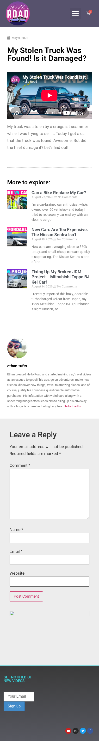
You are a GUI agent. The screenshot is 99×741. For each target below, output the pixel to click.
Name (16, 530)
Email (16, 551)
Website (17, 573)
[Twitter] (83, 731)
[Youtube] (68, 731)
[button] (75, 13)
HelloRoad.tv (72, 406)
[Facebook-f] (90, 731)
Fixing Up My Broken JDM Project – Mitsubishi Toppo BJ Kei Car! (60, 277)
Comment (20, 465)
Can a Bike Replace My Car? (58, 192)
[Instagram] (75, 731)
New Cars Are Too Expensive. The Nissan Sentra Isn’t (59, 232)
